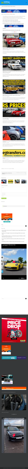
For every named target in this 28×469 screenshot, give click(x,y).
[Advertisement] (14, 290)
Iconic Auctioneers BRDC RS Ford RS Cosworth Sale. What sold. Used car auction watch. (14, 118)
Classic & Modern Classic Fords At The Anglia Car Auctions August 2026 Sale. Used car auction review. (13, 48)
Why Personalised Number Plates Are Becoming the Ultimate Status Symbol (14, 158)
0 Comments (8, 96)
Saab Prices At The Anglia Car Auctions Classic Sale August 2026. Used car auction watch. (13, 72)
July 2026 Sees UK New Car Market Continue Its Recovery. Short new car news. (14, 141)
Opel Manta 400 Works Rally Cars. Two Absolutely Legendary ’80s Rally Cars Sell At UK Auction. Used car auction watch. (13, 95)
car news (10, 168)
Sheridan (3, 168)
